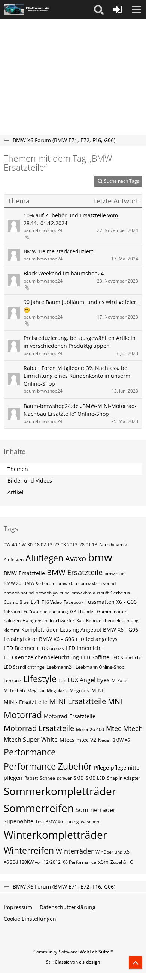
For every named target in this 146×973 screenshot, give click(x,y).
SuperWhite (18, 821)
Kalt (80, 620)
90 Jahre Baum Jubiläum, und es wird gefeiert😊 (81, 305)
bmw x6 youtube (53, 593)
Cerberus (120, 593)
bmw (100, 557)
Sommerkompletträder (60, 791)
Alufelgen (14, 559)
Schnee (47, 778)
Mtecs (67, 739)
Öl (132, 862)
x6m (103, 861)
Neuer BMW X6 (114, 740)
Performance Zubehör (48, 766)
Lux (62, 680)
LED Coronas (50, 648)
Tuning (72, 821)
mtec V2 (86, 739)
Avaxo (75, 558)
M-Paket (120, 680)
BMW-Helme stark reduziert (58, 251)
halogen (12, 620)
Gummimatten (112, 611)
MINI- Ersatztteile (25, 701)
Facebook (73, 602)
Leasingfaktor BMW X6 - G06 (39, 638)
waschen (90, 821)
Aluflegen (44, 558)
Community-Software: (73, 952)
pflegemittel (126, 767)
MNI (115, 701)
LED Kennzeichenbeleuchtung (41, 657)
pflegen (13, 777)
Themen (17, 468)
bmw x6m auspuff (90, 593)
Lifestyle (40, 679)
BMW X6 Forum (39, 583)
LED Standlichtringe (24, 667)
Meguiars (79, 690)
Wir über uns (108, 852)
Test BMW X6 (49, 821)
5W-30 (26, 544)
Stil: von (73, 962)
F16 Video (52, 602)
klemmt (11, 630)
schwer (64, 778)
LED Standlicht (126, 657)
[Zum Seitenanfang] (135, 962)
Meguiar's (57, 690)
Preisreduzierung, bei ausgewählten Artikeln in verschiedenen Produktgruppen (80, 341)
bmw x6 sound (19, 593)
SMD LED (95, 778)
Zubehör (119, 862)
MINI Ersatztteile (77, 701)
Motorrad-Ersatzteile (69, 716)
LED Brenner (19, 647)
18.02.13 (43, 544)
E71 (35, 601)
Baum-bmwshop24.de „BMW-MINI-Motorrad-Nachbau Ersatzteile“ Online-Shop (80, 409)
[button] (98, 9)
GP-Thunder (82, 611)
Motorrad (23, 715)
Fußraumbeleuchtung (46, 611)
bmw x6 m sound (98, 583)
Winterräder (75, 851)
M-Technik (14, 690)
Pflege (101, 767)
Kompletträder (39, 629)
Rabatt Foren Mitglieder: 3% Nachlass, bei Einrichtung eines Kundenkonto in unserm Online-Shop (77, 375)
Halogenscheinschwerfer (48, 620)
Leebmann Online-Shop (100, 667)
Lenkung (12, 680)
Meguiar (36, 690)
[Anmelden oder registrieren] (117, 9)
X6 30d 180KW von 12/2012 (32, 862)
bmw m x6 (115, 573)
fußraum (13, 611)
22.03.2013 (65, 544)
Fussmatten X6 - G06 (111, 601)
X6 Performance (79, 862)
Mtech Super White (31, 739)
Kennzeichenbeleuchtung (112, 620)
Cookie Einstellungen (30, 918)
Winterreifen (29, 850)
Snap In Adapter (123, 778)
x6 (127, 851)
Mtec (113, 728)
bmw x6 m (68, 583)
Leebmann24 (60, 667)
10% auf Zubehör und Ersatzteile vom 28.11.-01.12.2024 (71, 219)
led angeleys (102, 638)
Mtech (133, 728)
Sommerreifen (39, 808)
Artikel (15, 492)
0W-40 (10, 544)
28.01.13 (88, 544)
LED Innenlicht (84, 647)
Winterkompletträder (55, 834)
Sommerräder (96, 810)
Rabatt (31, 778)
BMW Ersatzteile (75, 572)
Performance (30, 752)
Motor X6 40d (90, 729)
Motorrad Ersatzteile (39, 728)
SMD (79, 778)
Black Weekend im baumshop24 (64, 273)
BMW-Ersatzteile (24, 573)
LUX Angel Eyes (88, 680)
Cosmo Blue (16, 602)
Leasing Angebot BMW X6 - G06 (99, 629)
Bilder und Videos (29, 480)
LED (80, 639)
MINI (97, 690)
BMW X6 (12, 583)
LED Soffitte (95, 657)
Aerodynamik (113, 544)
